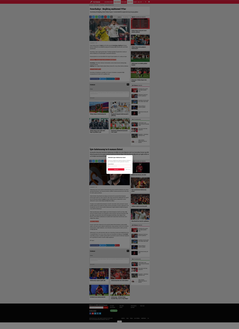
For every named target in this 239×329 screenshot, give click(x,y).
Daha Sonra (128, 169)
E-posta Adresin (111, 164)
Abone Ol (116, 169)
